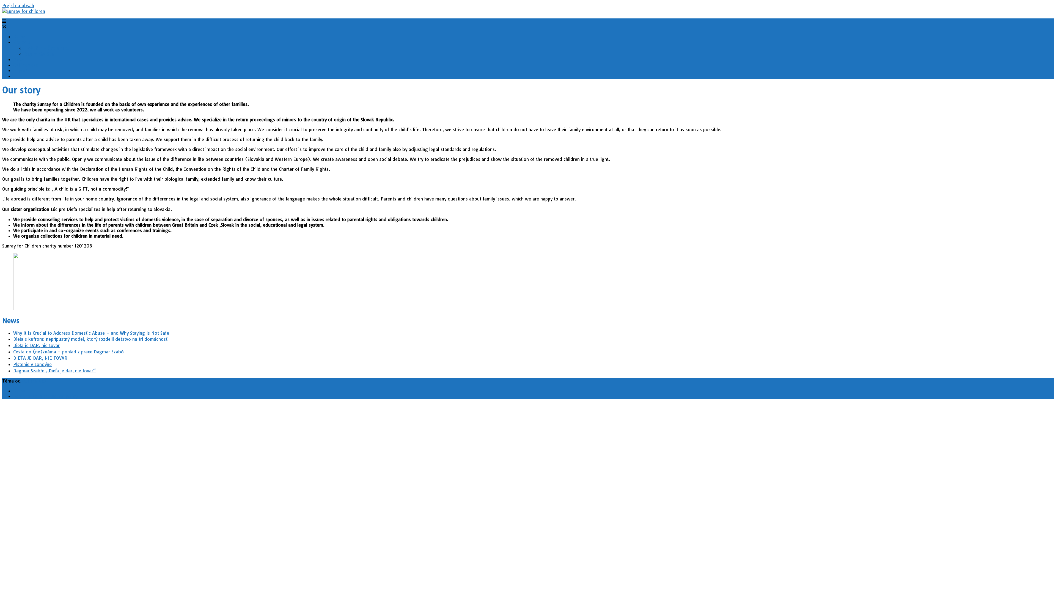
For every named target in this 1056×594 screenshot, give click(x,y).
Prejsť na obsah (18, 5)
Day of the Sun (39, 54)
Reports (21, 70)
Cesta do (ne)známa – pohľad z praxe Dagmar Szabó (68, 351)
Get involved (25, 65)
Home (19, 36)
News (19, 59)
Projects (21, 42)
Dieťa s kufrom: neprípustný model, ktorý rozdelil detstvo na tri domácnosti (91, 339)
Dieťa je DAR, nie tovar (36, 345)
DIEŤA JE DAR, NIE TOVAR (40, 358)
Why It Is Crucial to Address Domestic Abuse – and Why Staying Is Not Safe (91, 333)
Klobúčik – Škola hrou (47, 48)
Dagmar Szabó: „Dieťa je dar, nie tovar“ (54, 370)
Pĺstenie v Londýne (32, 364)
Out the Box (34, 381)
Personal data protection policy (45, 396)
